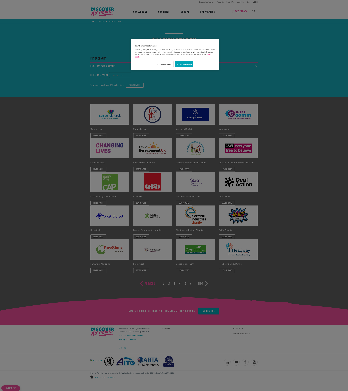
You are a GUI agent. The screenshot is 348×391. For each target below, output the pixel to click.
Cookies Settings (164, 64)
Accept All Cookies (184, 64)
